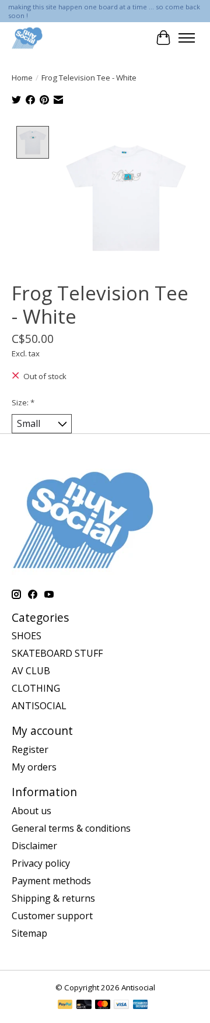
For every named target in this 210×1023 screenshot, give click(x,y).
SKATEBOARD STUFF (57, 653)
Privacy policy (41, 863)
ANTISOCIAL (39, 705)
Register (30, 749)
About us (31, 810)
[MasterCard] (102, 1005)
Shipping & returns (53, 898)
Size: (23, 402)
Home (22, 77)
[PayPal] (65, 1005)
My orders (34, 767)
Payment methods (51, 880)
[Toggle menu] (186, 38)
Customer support (52, 915)
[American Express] (140, 1005)
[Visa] (121, 1005)
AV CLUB (31, 670)
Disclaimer (34, 845)
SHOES (26, 635)
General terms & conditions (71, 828)
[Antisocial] (27, 38)
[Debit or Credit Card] (84, 1005)
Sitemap (29, 933)
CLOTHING (36, 688)
